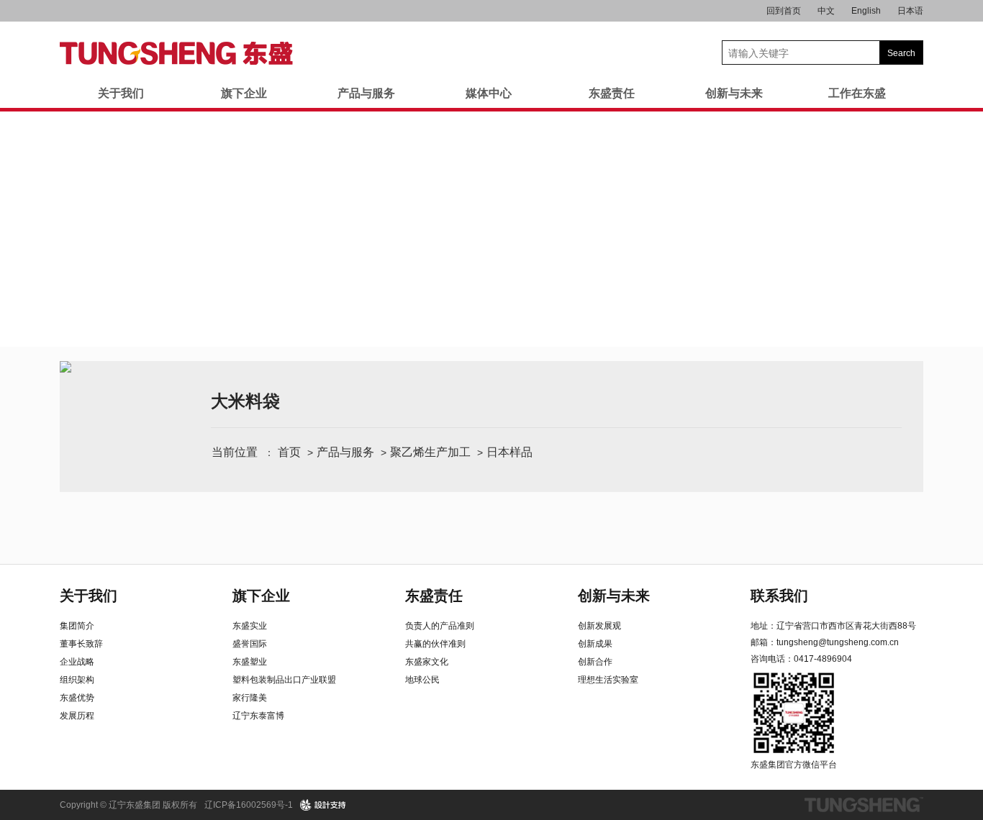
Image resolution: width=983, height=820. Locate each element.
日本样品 (509, 452)
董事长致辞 (81, 644)
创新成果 (595, 644)
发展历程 (77, 716)
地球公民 (422, 680)
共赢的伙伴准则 (435, 644)
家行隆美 (249, 698)
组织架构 (77, 680)
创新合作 (595, 662)
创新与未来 (734, 93)
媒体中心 (489, 93)
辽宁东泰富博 (258, 716)
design (323, 805)
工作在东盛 (857, 93)
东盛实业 (249, 626)
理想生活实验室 (608, 680)
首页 (289, 452)
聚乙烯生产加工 (430, 452)
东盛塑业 (249, 662)
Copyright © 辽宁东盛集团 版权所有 (128, 805)
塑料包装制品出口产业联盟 (284, 680)
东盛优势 (77, 698)
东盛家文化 (426, 662)
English (866, 11)
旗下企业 (244, 93)
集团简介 (77, 626)
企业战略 (77, 662)
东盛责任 (612, 93)
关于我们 (121, 93)
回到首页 (783, 11)
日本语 (910, 11)
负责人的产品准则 (439, 626)
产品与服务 (366, 93)
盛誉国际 (249, 644)
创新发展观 (599, 626)
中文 (826, 11)
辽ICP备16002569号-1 (248, 805)
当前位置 (235, 452)
